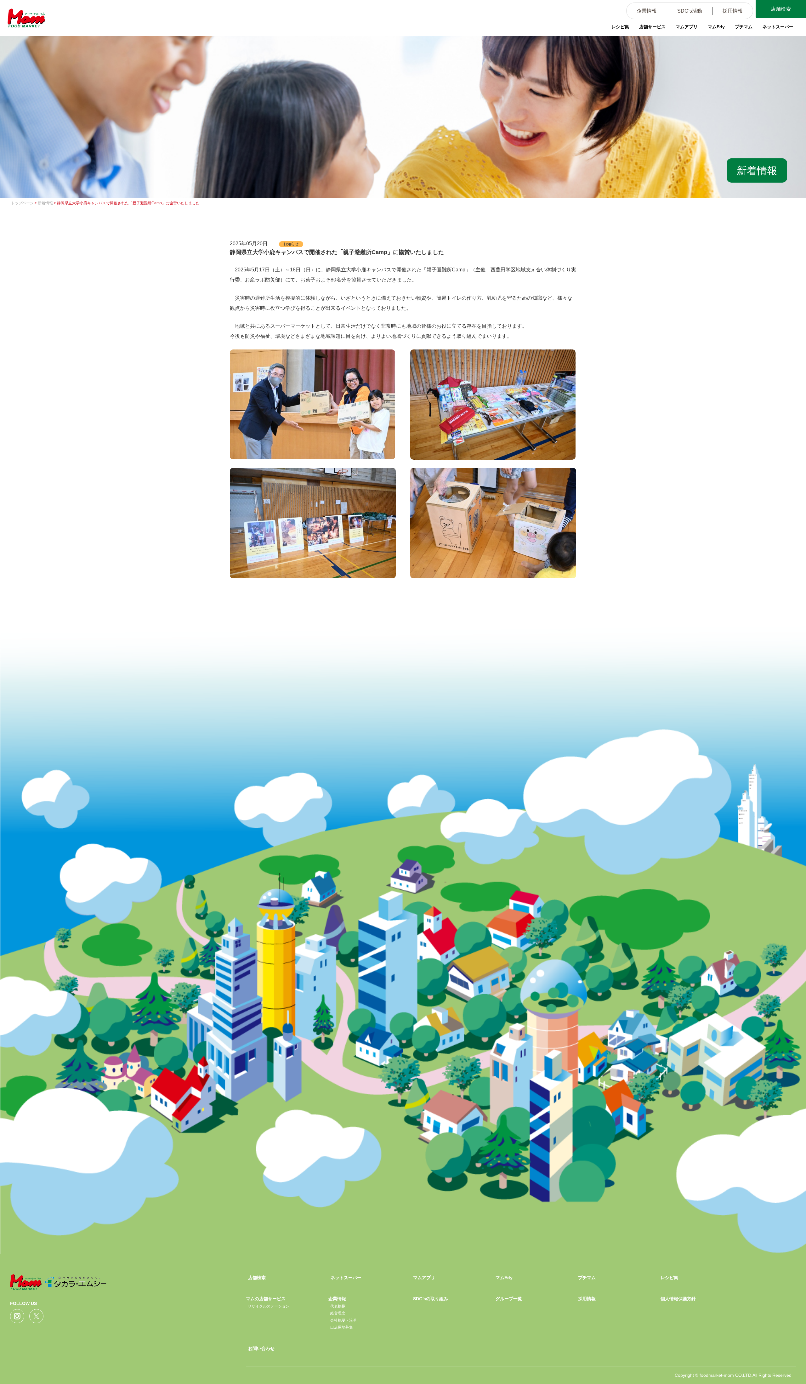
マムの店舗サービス (266, 1298)
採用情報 (733, 11)
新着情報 (45, 203)
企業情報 (647, 11)
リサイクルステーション (268, 1306)
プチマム (743, 26)
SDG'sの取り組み (430, 1298)
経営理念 (337, 1313)
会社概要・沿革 (343, 1320)
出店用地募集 (341, 1327)
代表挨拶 (337, 1306)
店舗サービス (652, 26)
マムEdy (716, 26)
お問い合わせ (261, 1348)
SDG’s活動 (689, 11)
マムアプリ (687, 26)
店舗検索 (781, 9)
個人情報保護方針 (678, 1298)
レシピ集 (620, 26)
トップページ (22, 203)
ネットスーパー (778, 26)
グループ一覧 (509, 1298)
